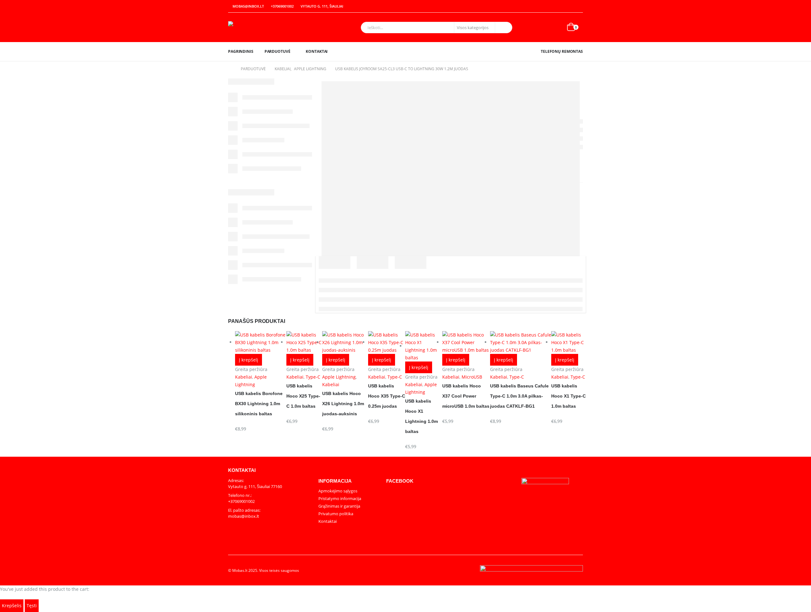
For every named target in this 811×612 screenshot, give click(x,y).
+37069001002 (282, 6)
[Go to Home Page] (230, 69)
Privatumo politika (335, 513)
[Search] (503, 27)
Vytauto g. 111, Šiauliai (322, 6)
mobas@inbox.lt (248, 6)
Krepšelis (12, 606)
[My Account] (564, 6)
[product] (568, 342)
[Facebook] (578, 6)
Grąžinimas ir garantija (339, 506)
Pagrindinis (240, 51)
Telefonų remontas (562, 51)
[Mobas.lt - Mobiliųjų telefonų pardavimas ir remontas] (267, 27)
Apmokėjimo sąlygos (337, 491)
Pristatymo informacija (339, 498)
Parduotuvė (278, 51)
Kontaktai (317, 51)
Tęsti (32, 606)
